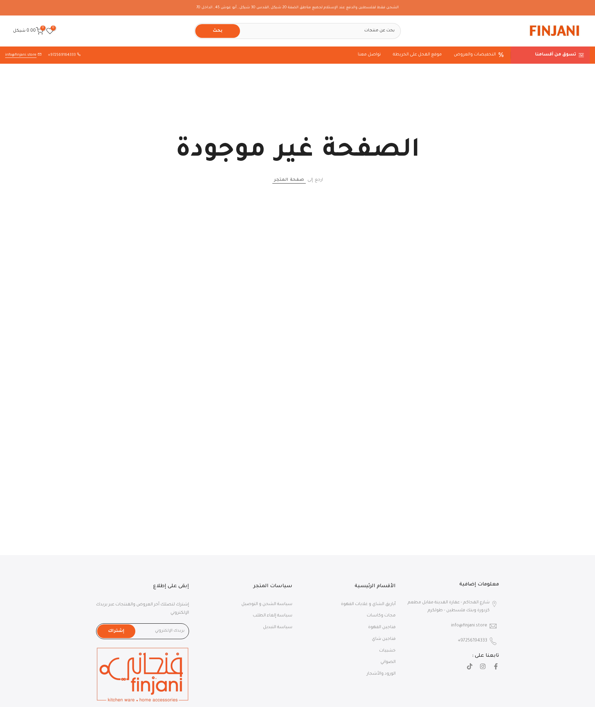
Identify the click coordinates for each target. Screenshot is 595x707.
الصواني (388, 662)
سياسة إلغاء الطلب (272, 615)
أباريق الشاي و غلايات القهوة (368, 604)
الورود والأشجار (381, 674)
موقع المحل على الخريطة (417, 54)
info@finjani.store (20, 55)
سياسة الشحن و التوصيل (266, 604)
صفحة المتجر (289, 180)
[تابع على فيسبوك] (496, 667)
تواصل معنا (369, 54)
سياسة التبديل (277, 627)
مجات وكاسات (381, 615)
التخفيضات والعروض (475, 54)
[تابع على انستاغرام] (483, 667)
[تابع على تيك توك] (470, 667)
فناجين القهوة (382, 627)
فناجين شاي (384, 639)
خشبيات (387, 650)
